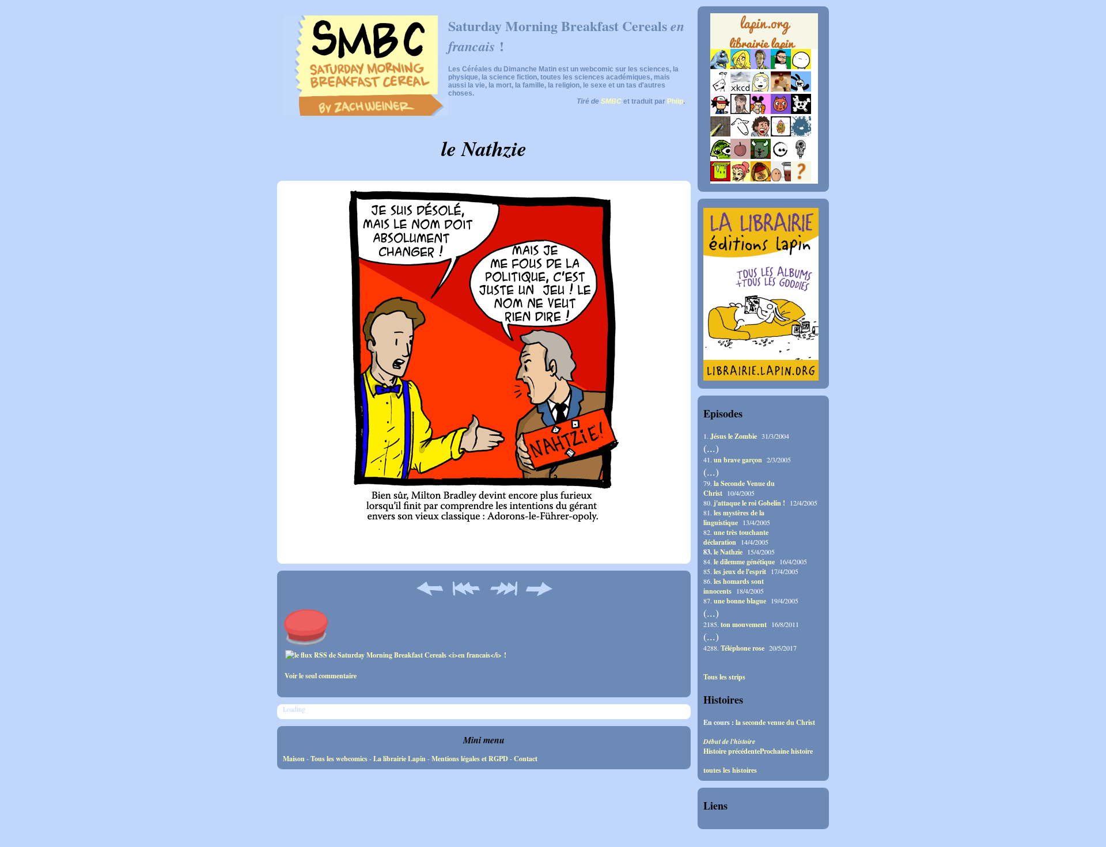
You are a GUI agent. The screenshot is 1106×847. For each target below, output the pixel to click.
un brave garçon (738, 460)
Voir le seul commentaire (321, 676)
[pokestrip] (720, 111)
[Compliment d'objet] (740, 156)
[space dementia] (801, 111)
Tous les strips (724, 677)
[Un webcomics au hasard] (801, 179)
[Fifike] (720, 89)
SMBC (611, 101)
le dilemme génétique (744, 562)
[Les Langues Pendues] (720, 156)
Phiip (675, 101)
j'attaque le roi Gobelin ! (749, 503)
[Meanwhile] (801, 134)
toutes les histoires (730, 770)
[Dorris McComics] (781, 111)
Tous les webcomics (339, 759)
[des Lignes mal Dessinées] (761, 89)
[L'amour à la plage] (781, 134)
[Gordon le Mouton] (740, 134)
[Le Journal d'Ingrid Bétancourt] (761, 179)
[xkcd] (740, 89)
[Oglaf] (740, 66)
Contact (525, 759)
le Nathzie (728, 552)
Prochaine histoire (786, 751)
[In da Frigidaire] (781, 179)
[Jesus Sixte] (740, 111)
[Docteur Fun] (761, 111)
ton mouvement (744, 624)
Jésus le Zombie (733, 436)
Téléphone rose (742, 648)
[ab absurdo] (801, 66)
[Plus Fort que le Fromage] (740, 179)
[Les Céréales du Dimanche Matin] (761, 66)
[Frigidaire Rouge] (720, 179)
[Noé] (720, 134)
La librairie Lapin (399, 759)
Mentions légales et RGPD (469, 759)
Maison (294, 759)
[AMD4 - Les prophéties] (761, 156)
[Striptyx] (761, 134)
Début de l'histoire (729, 741)
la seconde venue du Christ (775, 722)
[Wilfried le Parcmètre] (801, 156)
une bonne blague (740, 601)
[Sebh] (781, 66)
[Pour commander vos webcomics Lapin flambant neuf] (764, 47)
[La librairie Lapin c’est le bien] (761, 378)
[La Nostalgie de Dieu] (781, 156)
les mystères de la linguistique (733, 517)
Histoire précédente (731, 751)
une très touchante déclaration (735, 537)
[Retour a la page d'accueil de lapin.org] (764, 34)
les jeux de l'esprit (740, 571)
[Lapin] (720, 66)
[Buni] (801, 89)
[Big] (781, 89)
